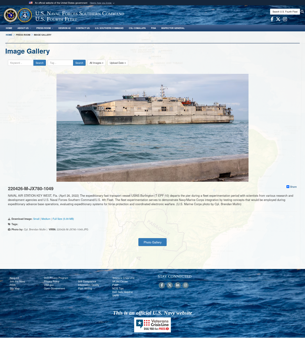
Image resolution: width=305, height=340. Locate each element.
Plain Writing (85, 288)
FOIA (153, 28)
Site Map (15, 288)
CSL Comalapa (137, 28)
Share (293, 186)
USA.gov (49, 285)
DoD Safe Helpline (122, 292)
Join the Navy (17, 281)
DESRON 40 (64, 28)
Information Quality (88, 285)
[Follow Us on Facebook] (162, 285)
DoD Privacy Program (56, 278)
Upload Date (117, 63)
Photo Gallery (153, 242)
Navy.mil (14, 278)
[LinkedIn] (178, 285)
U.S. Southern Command (109, 28)
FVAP (115, 285)
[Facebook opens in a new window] (272, 20)
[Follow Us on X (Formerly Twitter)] (170, 285)
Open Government (54, 288)
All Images (96, 63)
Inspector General (173, 28)
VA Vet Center (120, 281)
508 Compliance (87, 281)
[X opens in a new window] (278, 20)
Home (9, 28)
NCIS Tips (118, 288)
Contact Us (83, 28)
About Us (23, 28)
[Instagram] (186, 285)
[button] (102, 3)
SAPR (115, 295)
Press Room (43, 28)
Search (40, 63)
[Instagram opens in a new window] (285, 20)
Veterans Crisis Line (123, 278)
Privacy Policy (51, 281)
